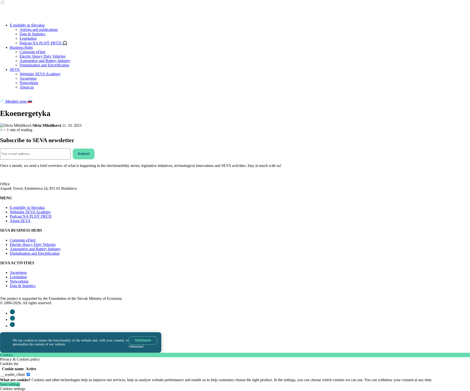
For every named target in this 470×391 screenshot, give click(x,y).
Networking (29, 83)
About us (27, 87)
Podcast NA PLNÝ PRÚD (31, 216)
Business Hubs (21, 47)
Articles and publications (39, 29)
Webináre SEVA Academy (40, 74)
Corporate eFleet (32, 52)
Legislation (28, 38)
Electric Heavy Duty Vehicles (42, 56)
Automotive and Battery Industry (45, 61)
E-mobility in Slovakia (27, 25)
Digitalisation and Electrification (44, 65)
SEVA (15, 69)
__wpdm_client (13, 374)
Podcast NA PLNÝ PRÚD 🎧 (43, 43)
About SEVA (20, 221)
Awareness (28, 78)
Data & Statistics (32, 34)
